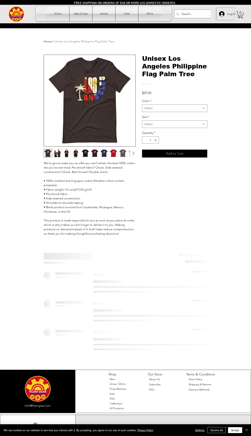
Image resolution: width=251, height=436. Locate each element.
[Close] (246, 430)
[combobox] (174, 108)
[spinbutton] (150, 140)
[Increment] (155, 140)
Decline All (217, 430)
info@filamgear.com (37, 405)
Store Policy (195, 379)
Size (145, 117)
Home (48, 41)
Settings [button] (200, 430)
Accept (235, 430)
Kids (112, 393)
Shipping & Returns (200, 384)
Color (146, 101)
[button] (103, 13)
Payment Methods (199, 389)
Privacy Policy (145, 430)
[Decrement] (145, 140)
